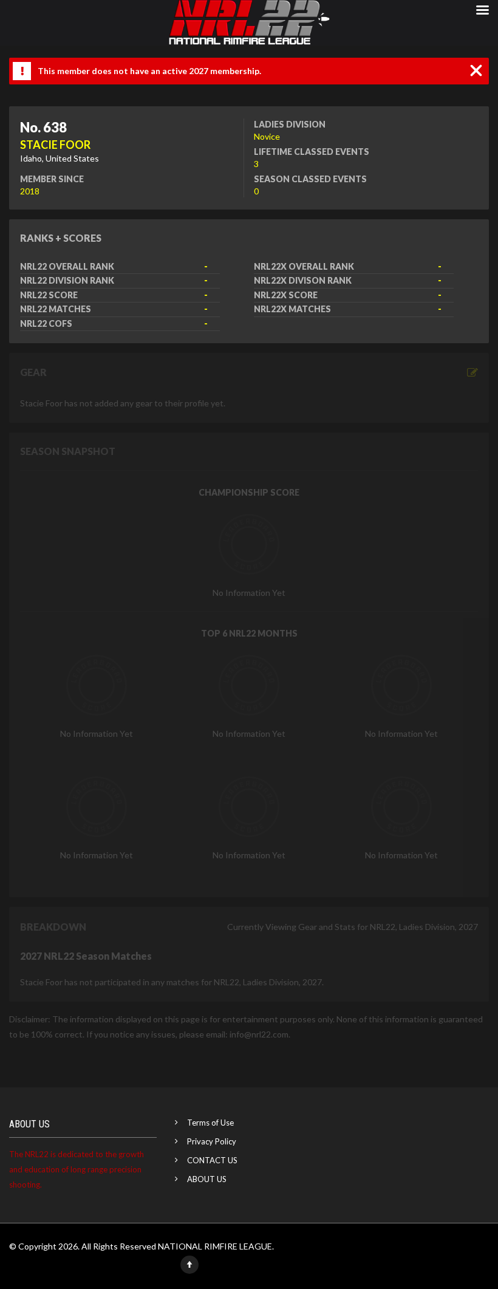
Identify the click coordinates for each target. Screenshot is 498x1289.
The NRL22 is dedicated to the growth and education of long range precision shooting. (76, 1169)
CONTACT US (212, 1160)
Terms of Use (210, 1122)
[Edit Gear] (472, 372)
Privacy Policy (211, 1141)
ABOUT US (207, 1179)
